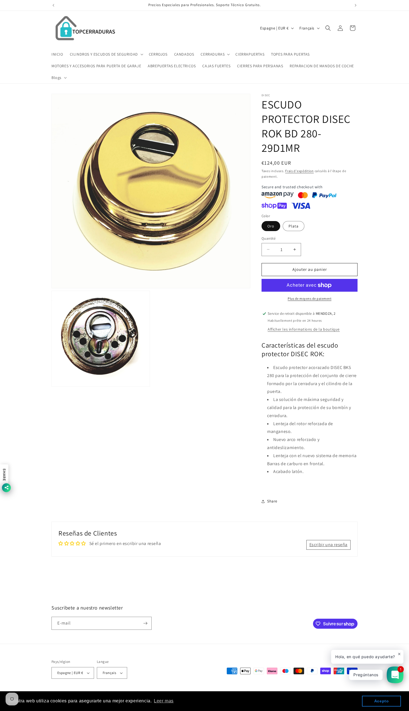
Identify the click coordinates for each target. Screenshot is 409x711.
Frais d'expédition (299, 171)
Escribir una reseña (328, 545)
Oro (270, 226)
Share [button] (272, 501)
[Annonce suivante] (355, 5)
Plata (294, 226)
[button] (106, 54)
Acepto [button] (381, 701)
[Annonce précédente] (53, 5)
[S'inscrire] (145, 623)
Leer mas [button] (164, 700)
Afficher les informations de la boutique (304, 329)
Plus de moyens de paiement (309, 298)
